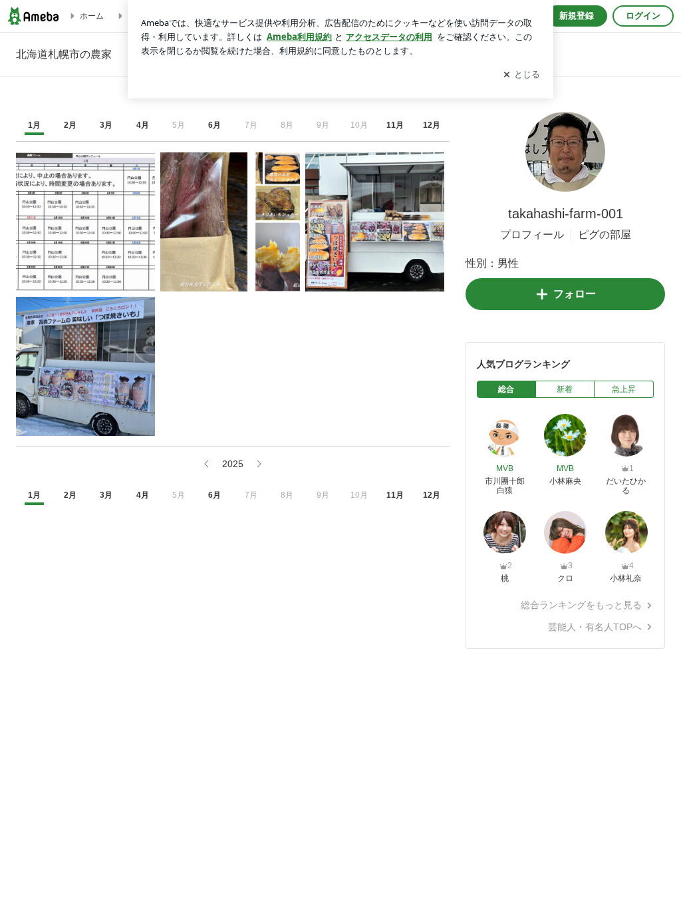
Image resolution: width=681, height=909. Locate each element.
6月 (214, 125)
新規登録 (576, 16)
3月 (106, 125)
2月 (70, 125)
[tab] (506, 389)
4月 (142, 125)
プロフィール (532, 234)
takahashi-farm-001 (565, 213)
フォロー (574, 293)
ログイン (643, 16)
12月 (431, 125)
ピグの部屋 (604, 234)
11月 (395, 125)
